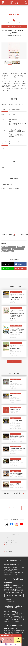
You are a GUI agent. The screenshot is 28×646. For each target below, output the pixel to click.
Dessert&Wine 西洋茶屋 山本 (17, 448)
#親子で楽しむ (20, 246)
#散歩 (19, 400)
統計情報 (7, 546)
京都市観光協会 (8, 582)
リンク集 (7, 549)
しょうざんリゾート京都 (16, 420)
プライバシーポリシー (10, 540)
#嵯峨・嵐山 (13, 302)
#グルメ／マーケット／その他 (8, 246)
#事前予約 (12, 462)
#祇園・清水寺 (13, 355)
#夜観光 (12, 301)
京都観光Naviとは (9, 537)
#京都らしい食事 (14, 400)
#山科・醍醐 (13, 388)
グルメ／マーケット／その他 (16, 292)
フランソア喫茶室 (14, 484)
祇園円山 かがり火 (15, 409)
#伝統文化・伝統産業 (15, 425)
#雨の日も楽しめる (6, 249)
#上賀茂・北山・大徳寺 (15, 428)
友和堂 (11, 395)
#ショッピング (20, 249)
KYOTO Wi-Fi (9, 551)
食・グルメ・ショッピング (15, 379)
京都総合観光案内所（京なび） (11, 564)
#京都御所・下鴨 (14, 402)
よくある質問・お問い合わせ (14, 595)
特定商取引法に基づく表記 (11, 542)
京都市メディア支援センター (11, 628)
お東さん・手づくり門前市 (17, 332)
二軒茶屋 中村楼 (14, 460)
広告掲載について (9, 599)
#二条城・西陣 (19, 476)
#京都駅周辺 (10, 251)
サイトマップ (8, 544)
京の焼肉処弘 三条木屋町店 (17, 436)
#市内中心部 (13, 320)
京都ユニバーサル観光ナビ (10, 611)
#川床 (11, 437)
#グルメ (4, 251)
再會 (11, 381)
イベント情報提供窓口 (10, 601)
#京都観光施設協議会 (15, 427)
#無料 (14, 249)
